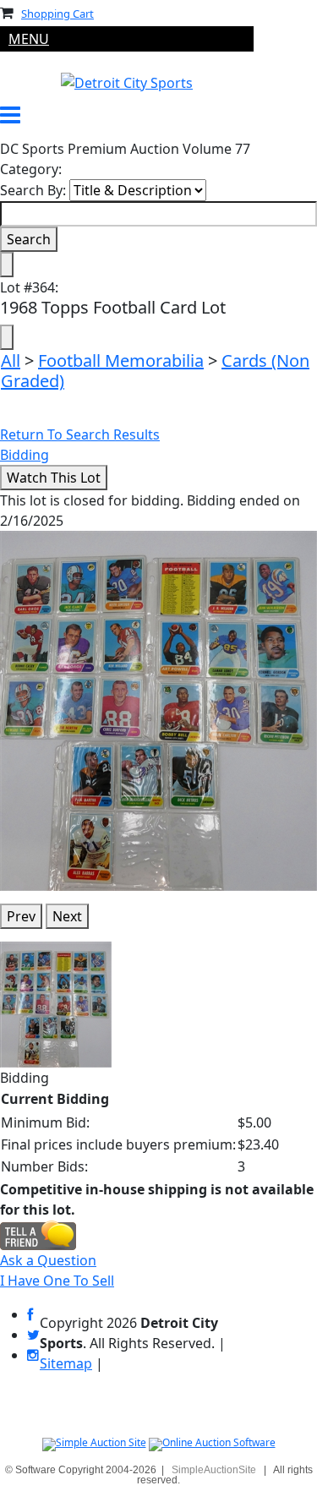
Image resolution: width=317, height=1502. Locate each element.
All (10, 360)
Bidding (24, 454)
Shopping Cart (57, 13)
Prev (21, 916)
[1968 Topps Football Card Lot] (158, 709)
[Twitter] (33, 1335)
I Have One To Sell (57, 1280)
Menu (28, 39)
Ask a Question (48, 1260)
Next (67, 916)
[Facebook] (30, 1315)
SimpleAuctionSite (214, 1470)
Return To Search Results (80, 434)
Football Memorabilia (121, 360)
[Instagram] (33, 1355)
